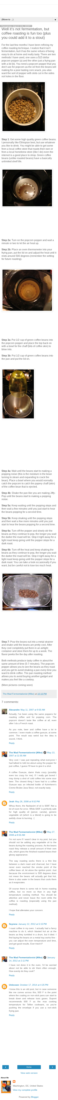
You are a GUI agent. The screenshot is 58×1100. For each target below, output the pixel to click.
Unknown (14, 985)
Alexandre (14, 710)
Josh (11, 801)
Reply (12, 743)
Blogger (35, 1097)
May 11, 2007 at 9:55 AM (33, 710)
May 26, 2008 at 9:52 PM (27, 801)
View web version (29, 1073)
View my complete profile (25, 1090)
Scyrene (13, 924)
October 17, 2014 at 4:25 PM (34, 985)
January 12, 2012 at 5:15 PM (32, 924)
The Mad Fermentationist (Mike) (26, 752)
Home (29, 1067)
